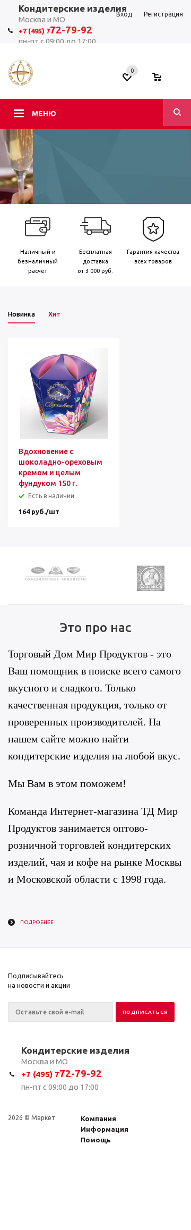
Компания (98, 1118)
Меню (44, 113)
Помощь (96, 1139)
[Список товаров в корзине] (162, 80)
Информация (104, 1129)
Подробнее (37, 922)
